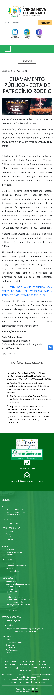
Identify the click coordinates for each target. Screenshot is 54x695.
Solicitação (10, 549)
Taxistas (9, 652)
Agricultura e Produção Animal (18, 584)
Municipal (9, 531)
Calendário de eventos (15, 509)
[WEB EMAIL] (37, 689)
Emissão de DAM (13, 523)
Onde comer (11, 647)
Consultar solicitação (14, 552)
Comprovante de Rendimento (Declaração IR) (24, 628)
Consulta (9, 555)
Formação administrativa (16, 566)
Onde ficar (10, 645)
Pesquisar (45, 22)
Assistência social (13, 586)
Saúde (8, 607)
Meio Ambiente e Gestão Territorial (20, 599)
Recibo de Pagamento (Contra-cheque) (21, 631)
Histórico (9, 568)
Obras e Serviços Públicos (16, 602)
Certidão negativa (13, 620)
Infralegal (9, 539)
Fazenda (9, 594)
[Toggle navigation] (7, 49)
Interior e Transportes (14, 597)
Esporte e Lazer (12, 592)
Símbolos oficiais (12, 571)
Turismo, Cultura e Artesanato (18, 605)
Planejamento (11, 610)
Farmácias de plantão (14, 642)
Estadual (9, 534)
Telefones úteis (12, 650)
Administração (11, 581)
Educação (9, 589)
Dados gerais (11, 563)
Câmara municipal (13, 515)
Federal (9, 536)
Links (8, 639)
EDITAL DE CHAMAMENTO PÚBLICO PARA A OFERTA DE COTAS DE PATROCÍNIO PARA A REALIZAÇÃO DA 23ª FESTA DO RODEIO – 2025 (27, 291)
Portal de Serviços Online (16, 512)
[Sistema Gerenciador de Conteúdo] (33, 689)
